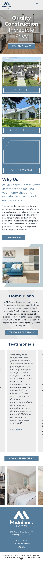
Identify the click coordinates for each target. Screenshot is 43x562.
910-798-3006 (21, 540)
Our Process (14, 237)
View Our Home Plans (21, 332)
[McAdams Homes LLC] (15, 5)
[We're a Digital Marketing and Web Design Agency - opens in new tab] (21, 559)
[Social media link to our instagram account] (23, 547)
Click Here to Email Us (21, 544)
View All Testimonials (22, 458)
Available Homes (21, 46)
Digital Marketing (31, 557)
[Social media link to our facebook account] (19, 547)
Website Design (16, 557)
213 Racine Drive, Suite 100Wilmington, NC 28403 (21, 533)
